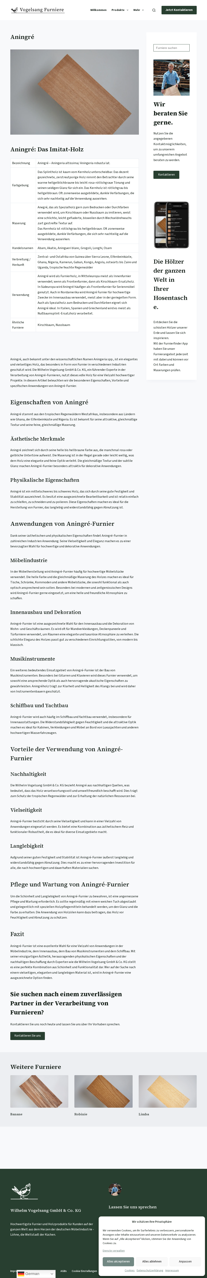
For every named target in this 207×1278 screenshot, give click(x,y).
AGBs (63, 1271)
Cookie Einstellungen (84, 1271)
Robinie (80, 1114)
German (31, 1274)
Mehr (136, 10)
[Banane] (39, 1091)
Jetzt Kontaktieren (179, 10)
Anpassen (185, 1261)
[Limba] (168, 1091)
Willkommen (98, 10)
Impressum (172, 1271)
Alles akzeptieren (118, 1261)
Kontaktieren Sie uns (27, 1036)
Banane (16, 1114)
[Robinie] (103, 1091)
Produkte (118, 10)
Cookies (130, 1271)
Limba (144, 1114)
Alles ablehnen (152, 1261)
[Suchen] (153, 10)
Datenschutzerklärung (150, 1271)
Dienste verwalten (114, 1251)
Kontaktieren (166, 175)
